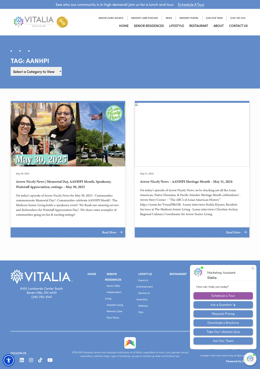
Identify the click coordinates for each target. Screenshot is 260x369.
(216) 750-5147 (238, 17)
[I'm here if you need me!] (250, 359)
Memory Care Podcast (144, 17)
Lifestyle (176, 25)
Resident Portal (189, 17)
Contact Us (238, 25)
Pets (140, 312)
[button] (9, 360)
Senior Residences (149, 25)
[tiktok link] (40, 360)
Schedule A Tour (191, 4)
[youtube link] (50, 360)
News (169, 17)
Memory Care (114, 311)
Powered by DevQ (237, 361)
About (218, 25)
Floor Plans (113, 317)
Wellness (143, 305)
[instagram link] (31, 360)
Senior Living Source (111, 17)
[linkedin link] (22, 360)
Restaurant (198, 25)
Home (124, 25)
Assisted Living (115, 304)
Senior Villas (113, 285)
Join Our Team (214, 17)
